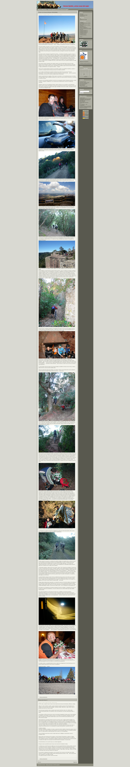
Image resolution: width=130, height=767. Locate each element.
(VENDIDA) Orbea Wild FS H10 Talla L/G (85, 100)
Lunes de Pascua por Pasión (85, 28)
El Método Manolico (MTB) (85, 23)
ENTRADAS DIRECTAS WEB (85, 98)
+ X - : (81, 103)
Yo (80, 18)
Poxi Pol (81, 29)
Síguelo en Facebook (84, 61)
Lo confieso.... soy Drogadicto (83, 105)
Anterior (39, 762)
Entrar (81, 36)
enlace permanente (43, 697)
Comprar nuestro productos (85, 63)
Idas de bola (82, 85)
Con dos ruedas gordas (84, 82)
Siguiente (75, 762)
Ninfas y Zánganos (83, 27)
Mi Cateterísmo (83, 26)
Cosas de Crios (83, 81)
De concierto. (82, 101)
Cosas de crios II (83, 34)
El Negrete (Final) (83, 33)
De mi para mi (82, 84)
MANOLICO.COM (83, 19)
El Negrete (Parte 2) (83, 31)
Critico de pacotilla (83, 86)
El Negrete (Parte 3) (83, 32)
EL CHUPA (82, 24)
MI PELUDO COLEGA (84, 102)
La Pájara (82, 22)
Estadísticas (82, 15)
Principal (81, 14)
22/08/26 (85, 76)
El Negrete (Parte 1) (83, 30)
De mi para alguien (83, 83)
